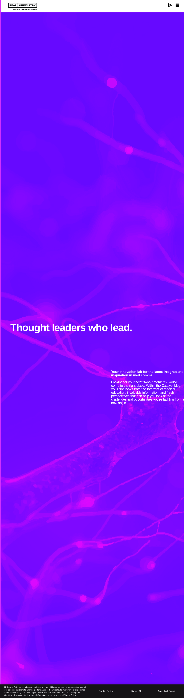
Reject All (136, 691)
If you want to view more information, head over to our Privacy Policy (45, 695)
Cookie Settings (107, 691)
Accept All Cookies (167, 691)
